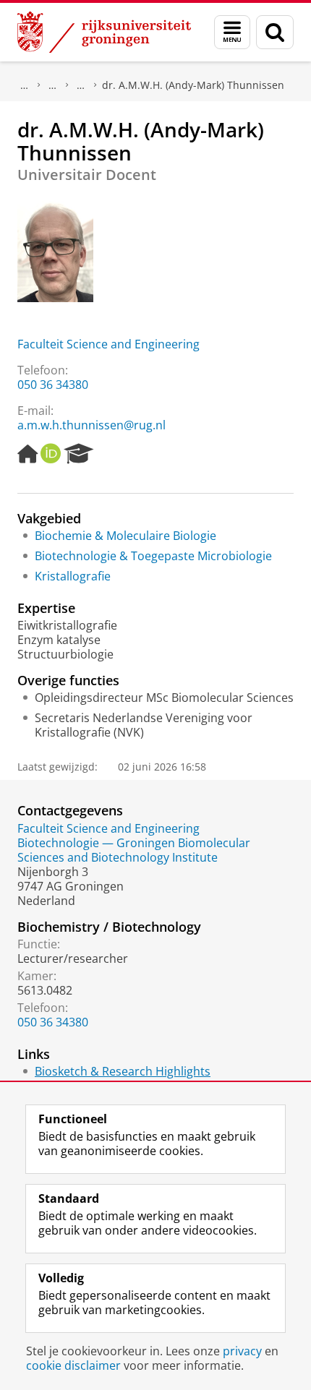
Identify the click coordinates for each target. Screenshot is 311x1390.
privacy (242, 1351)
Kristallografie (73, 576)
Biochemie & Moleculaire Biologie (125, 535)
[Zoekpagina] (274, 32)
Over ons (24, 85)
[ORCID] (51, 454)
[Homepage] (27, 454)
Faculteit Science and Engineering (108, 344)
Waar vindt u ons (81, 85)
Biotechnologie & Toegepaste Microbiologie (153, 556)
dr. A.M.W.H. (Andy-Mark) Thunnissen (193, 85)
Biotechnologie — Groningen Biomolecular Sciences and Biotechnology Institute (133, 850)
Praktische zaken (53, 85)
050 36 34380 (52, 384)
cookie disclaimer (73, 1365)
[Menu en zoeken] (232, 32)
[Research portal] (79, 454)
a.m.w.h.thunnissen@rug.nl (91, 425)
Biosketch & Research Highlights (122, 1071)
